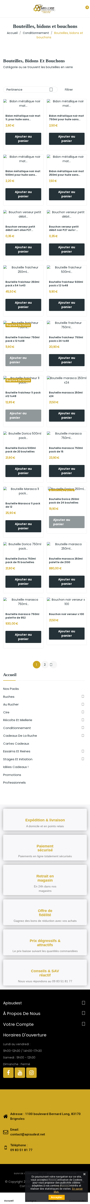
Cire (6, 712)
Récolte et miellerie (17, 720)
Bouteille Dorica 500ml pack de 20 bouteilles (20, 449)
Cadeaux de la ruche (20, 735)
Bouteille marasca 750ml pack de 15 (66, 449)
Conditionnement (17, 728)
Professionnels (14, 782)
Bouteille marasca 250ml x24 (66, 394)
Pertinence (29, 89)
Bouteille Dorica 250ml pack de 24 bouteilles (64, 500)
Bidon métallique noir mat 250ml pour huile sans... (66, 173)
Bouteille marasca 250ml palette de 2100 (66, 560)
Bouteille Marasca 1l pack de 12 (22, 505)
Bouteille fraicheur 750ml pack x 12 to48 (22, 339)
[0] (83, 9)
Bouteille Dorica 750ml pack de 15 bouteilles (20, 560)
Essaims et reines (16, 751)
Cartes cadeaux (16, 743)
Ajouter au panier (23, 138)
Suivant (51, 665)
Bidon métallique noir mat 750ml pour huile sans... (66, 117)
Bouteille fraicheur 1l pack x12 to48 (23, 394)
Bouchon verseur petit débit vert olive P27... (20, 228)
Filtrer (68, 90)
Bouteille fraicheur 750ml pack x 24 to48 (66, 339)
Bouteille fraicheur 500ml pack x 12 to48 (66, 283)
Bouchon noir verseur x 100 (66, 614)
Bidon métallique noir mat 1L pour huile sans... (22, 117)
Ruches (8, 696)
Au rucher (11, 704)
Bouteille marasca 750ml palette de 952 (22, 616)
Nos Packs (11, 689)
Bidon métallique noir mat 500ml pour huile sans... (22, 173)
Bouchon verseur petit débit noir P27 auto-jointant (64, 228)
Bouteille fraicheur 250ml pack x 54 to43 (22, 283)
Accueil (10, 675)
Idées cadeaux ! (15, 767)
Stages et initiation (17, 759)
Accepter (56, 1197)
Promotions (12, 775)
